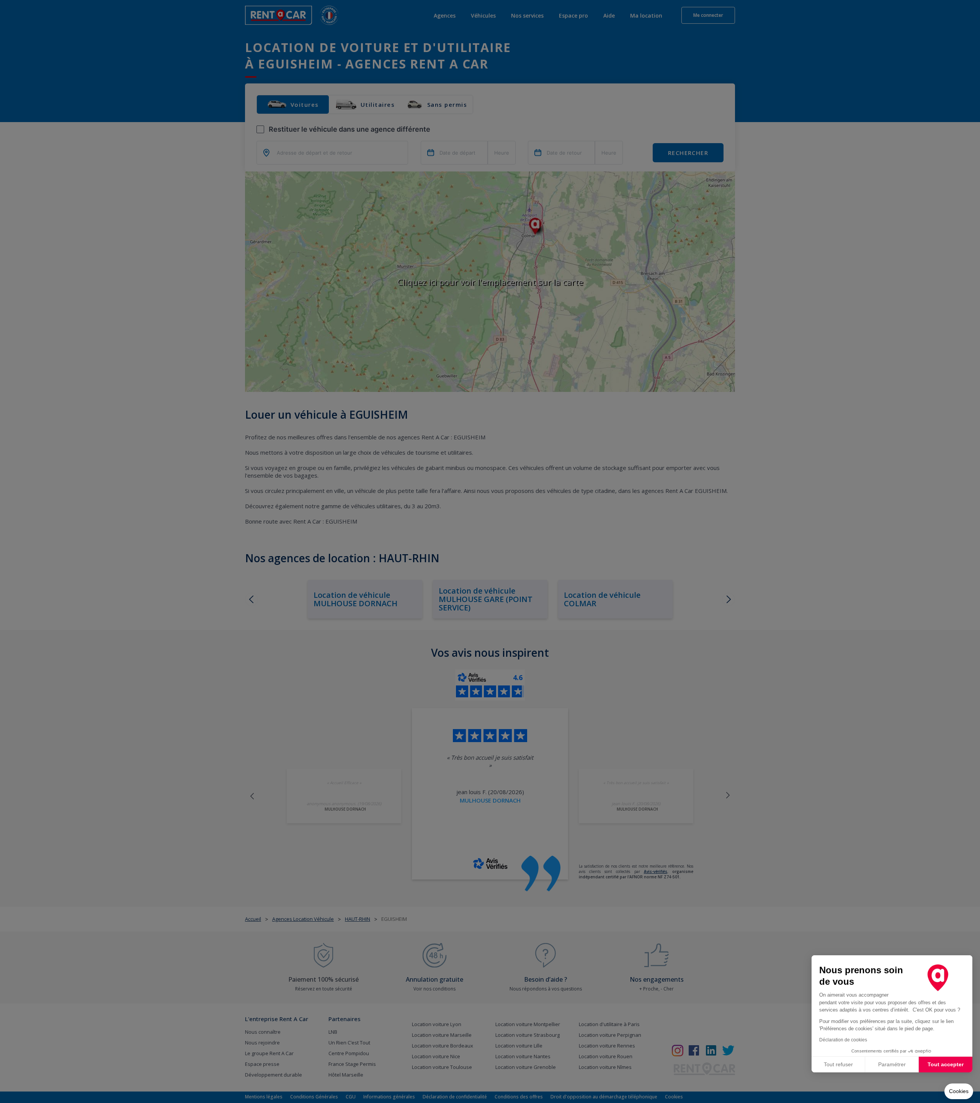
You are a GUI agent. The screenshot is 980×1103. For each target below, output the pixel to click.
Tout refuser (838, 1064)
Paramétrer (892, 1064)
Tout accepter (946, 1064)
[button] (958, 1091)
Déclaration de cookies (843, 1040)
